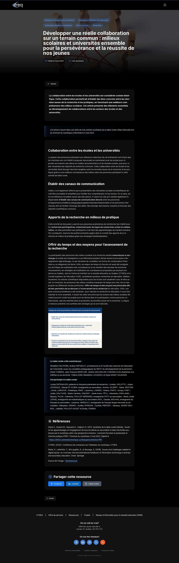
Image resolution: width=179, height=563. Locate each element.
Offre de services (55, 515)
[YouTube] (89, 542)
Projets (87, 515)
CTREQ (39, 515)
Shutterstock (71, 461)
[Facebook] (76, 542)
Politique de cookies (107, 550)
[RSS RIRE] (102, 542)
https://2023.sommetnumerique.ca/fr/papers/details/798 (75, 440)
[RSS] (96, 542)
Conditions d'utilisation (91, 550)
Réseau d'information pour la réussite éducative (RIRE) (119, 515)
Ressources (74, 515)
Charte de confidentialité (72, 550)
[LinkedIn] (82, 542)
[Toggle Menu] (164, 4)
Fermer (51, 498)
